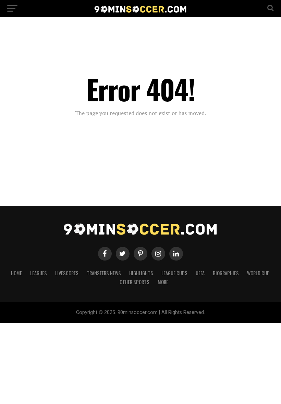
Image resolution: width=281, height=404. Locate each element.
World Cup (258, 273)
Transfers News (104, 273)
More (163, 282)
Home (16, 273)
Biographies (226, 273)
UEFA (200, 273)
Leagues (38, 273)
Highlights (141, 273)
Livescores (66, 273)
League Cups (174, 273)
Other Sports (134, 282)
